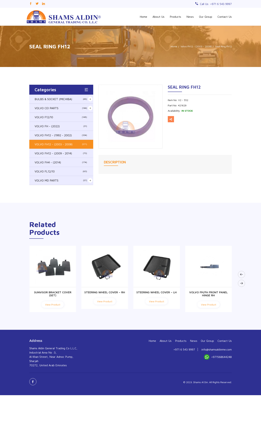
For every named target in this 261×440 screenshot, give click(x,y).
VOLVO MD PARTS (61, 180)
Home (143, 16)
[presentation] (241, 274)
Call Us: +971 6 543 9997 (216, 3)
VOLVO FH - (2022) (61, 126)
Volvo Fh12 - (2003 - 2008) (196, 46)
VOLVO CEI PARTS (61, 108)
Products (175, 16)
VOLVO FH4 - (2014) (61, 162)
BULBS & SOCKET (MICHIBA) (61, 99)
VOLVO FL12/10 (61, 171)
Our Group (205, 16)
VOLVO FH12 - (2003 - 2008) (61, 144)
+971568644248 (221, 356)
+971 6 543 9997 (184, 349)
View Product (52, 301)
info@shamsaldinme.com (216, 349)
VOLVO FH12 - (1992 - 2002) (61, 135)
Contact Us (225, 16)
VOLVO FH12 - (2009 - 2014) (61, 153)
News (190, 16)
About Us (158, 16)
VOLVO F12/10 (61, 117)
